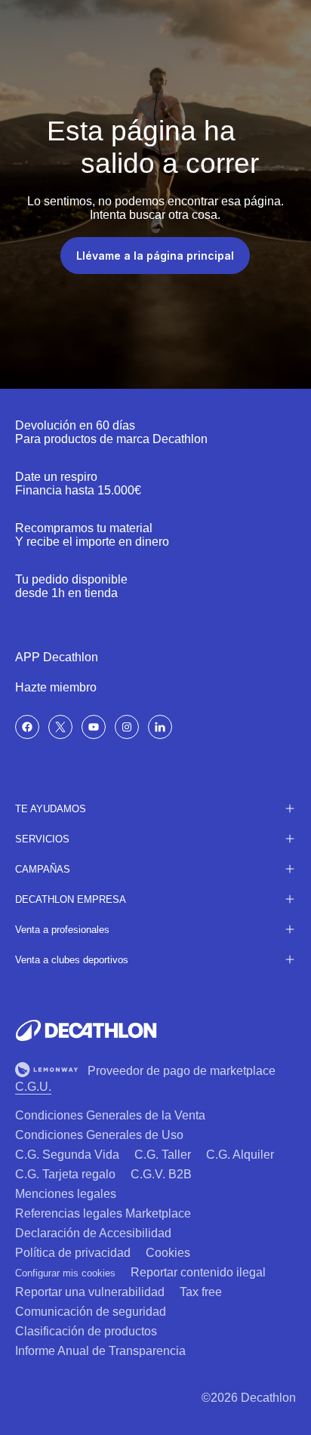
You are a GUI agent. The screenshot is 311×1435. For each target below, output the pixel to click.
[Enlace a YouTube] (94, 727)
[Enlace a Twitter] (60, 727)
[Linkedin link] (160, 727)
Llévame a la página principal (155, 255)
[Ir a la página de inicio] (86, 1030)
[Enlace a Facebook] (27, 727)
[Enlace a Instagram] (127, 727)
